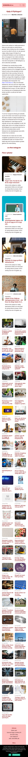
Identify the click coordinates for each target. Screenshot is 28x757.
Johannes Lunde (17, 294)
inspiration (23, 18)
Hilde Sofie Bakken (17, 256)
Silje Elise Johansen (17, 14)
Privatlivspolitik (16, 754)
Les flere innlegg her (14, 148)
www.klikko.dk (15, 738)
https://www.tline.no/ (7, 82)
